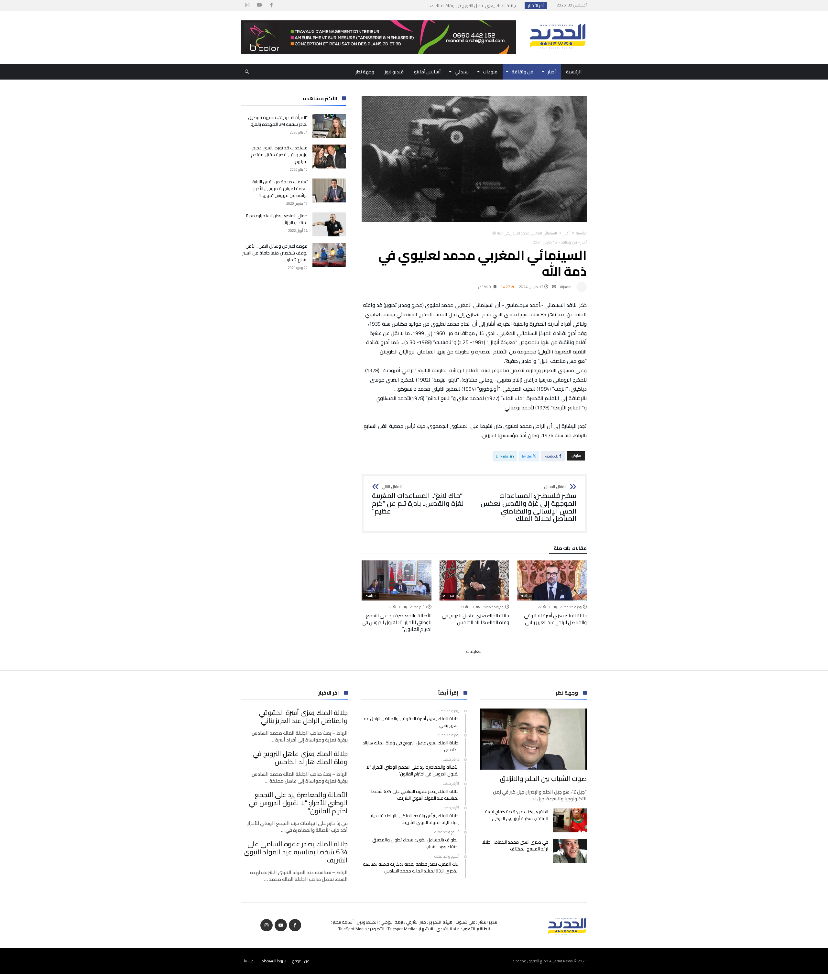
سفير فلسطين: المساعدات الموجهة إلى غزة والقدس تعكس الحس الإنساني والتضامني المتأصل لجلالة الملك (528, 504)
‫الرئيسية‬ (581, 233)
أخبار (566, 233)
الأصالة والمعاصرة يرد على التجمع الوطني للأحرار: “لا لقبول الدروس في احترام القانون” (396, 622)
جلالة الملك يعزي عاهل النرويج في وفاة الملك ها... (472, 5)
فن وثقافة (569, 242)
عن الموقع (300, 961)
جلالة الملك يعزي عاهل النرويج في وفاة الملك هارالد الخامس (475, 619)
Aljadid (566, 286)
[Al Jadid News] (557, 20)
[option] (552, 593)
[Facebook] (271, 5)
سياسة (526, 596)
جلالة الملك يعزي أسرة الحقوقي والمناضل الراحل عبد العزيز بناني (555, 619)
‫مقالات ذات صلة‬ (570, 549)
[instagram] (247, 5)
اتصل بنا (250, 961)
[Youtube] (259, 5)
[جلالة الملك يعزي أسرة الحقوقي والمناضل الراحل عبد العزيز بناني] (552, 580)
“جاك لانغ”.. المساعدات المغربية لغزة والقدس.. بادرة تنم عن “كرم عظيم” (418, 500)
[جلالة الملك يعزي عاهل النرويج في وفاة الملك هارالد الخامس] (474, 580)
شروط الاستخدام (274, 961)
